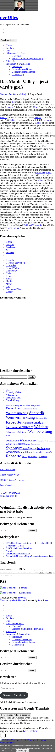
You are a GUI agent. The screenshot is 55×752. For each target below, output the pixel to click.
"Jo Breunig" (6, 575)
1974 (11, 575)
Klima (48, 172)
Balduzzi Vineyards (32, 225)
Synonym (14, 447)
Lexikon (10, 48)
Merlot (9, 284)
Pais (8, 286)
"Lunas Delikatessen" (30, 573)
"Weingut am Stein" (43, 570)
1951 (41, 572)
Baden (35, 409)
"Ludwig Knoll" (8, 573)
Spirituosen (23, 432)
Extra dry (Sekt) (13, 392)
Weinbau (41, 427)
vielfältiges (40, 172)
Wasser (9, 292)
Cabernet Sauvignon (15, 262)
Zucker (20, 443)
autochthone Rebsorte (30, 452)
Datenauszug (18, 74)
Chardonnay (11, 270)
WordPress (43, 600)
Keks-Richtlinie (30, 731)
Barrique (27, 444)
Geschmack (12, 451)
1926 (49, 572)
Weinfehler (27, 423)
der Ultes (9, 17)
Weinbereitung (40, 431)
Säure (32, 448)
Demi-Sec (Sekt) (13, 397)
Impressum (17, 66)
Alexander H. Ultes (15, 53)
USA (45, 418)
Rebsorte (9, 107)
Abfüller (10, 551)
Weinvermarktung (20, 417)
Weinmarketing (17, 413)
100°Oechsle (6, 569)
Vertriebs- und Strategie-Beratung (27, 58)
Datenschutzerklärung (22, 69)
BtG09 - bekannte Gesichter (19, 548)
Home (9, 45)
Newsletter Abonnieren (14, 695)
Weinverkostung (12, 405)
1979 (21, 569)
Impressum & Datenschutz (18, 64)
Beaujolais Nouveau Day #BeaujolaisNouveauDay (29, 556)
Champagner (39, 441)
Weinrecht (25, 427)
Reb (14, 102)
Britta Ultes (11, 61)
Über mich (17, 56)
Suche (31, 377)
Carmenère (11, 265)
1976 (13, 570)
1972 (23, 573)
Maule (9, 281)
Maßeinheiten (27, 409)
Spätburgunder (50, 441)
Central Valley (12, 268)
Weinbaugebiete (33, 405)
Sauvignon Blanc (14, 289)
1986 (1, 575)
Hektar (36, 107)
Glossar (3, 94)
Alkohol (24, 457)
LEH (8, 389)
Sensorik (36, 412)
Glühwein (43, 456)
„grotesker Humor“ (17, 573)
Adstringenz (11, 395)
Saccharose (35, 444)
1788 (37, 570)
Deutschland (14, 408)
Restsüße (47, 451)
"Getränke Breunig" (30, 570)
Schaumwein (12, 432)
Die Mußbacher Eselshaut (18, 553)
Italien (22, 405)
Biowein (10, 260)
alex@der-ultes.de (8, 496)
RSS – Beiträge (19, 587)
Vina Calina (13, 228)
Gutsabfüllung (12, 400)
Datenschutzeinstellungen (23, 72)
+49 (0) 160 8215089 (10, 493)
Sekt (47, 448)
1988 (16, 570)
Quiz (8, 50)
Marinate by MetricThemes (12, 600)
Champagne (39, 418)
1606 (54, 573)
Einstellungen (22, 750)
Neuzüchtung (33, 457)
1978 (37, 573)
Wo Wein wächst (17, 94)
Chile (8, 273)
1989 (45, 573)
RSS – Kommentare (21, 592)
